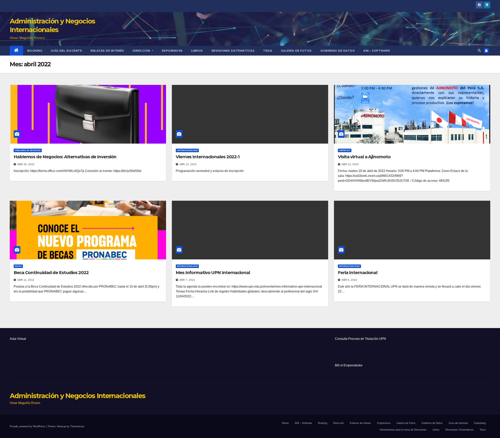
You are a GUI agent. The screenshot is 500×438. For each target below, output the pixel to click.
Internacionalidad (187, 150)
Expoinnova (172, 50)
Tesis (267, 50)
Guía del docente (66, 50)
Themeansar (77, 426)
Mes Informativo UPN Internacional (213, 272)
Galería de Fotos (296, 50)
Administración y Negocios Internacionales (77, 396)
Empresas (344, 150)
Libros (197, 50)
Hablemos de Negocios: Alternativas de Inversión (65, 156)
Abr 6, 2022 (349, 280)
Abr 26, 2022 (26, 164)
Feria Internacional (357, 272)
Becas (18, 266)
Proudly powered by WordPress (28, 426)
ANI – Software (376, 50)
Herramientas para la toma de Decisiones (403, 429)
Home (285, 423)
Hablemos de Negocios (28, 150)
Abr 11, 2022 (25, 280)
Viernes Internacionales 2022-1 (207, 156)
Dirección (142, 50)
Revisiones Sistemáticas (233, 50)
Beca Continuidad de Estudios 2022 (51, 272)
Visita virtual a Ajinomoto (364, 156)
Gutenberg (480, 423)
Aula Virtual (18, 338)
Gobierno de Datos (337, 50)
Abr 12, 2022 (188, 164)
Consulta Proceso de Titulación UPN (360, 338)
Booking (34, 50)
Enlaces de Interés (107, 50)
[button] (479, 50)
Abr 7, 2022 (187, 280)
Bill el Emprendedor (348, 365)
